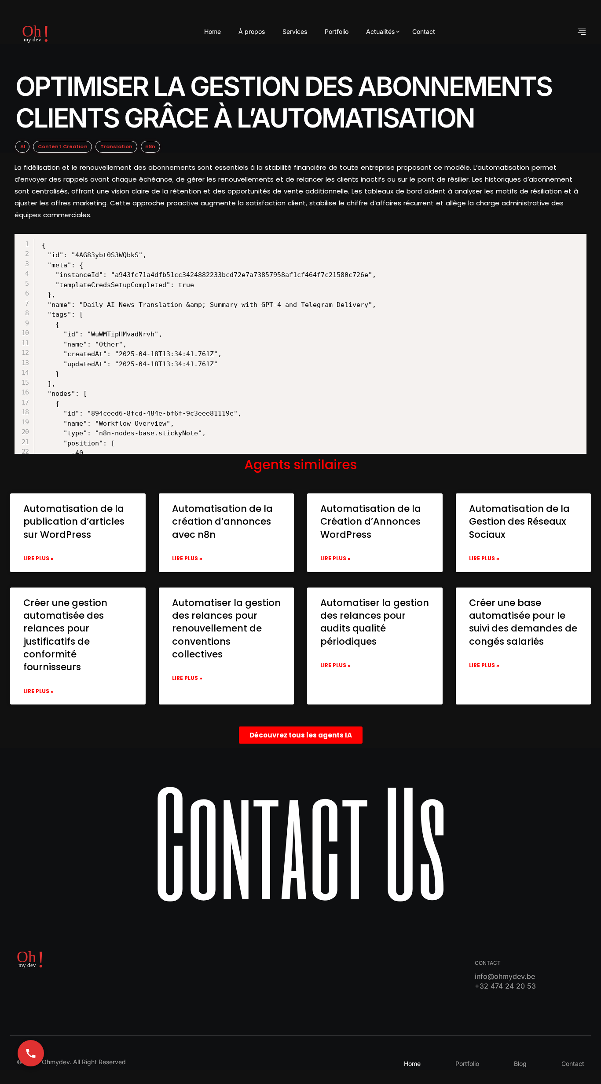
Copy (312, 241)
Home (212, 31)
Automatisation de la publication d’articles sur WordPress (74, 521)
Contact (423, 31)
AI (22, 146)
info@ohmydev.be (505, 976)
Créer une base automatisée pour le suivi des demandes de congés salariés (523, 622)
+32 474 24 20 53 (505, 986)
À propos (251, 31)
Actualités (380, 31)
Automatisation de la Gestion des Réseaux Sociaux (519, 521)
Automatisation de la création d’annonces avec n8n (222, 521)
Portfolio (336, 31)
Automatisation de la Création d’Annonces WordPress (370, 521)
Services (294, 31)
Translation (116, 146)
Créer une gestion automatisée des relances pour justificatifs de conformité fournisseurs (65, 635)
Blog (520, 1063)
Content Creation (63, 146)
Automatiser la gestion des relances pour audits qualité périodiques (374, 622)
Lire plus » (38, 558)
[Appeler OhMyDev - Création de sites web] (31, 1053)
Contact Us (300, 840)
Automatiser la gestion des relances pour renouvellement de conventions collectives (226, 628)
